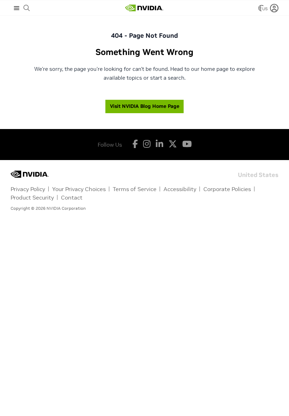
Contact (71, 197)
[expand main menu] (16, 8)
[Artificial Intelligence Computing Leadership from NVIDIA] (144, 8)
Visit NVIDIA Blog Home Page (144, 106)
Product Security (32, 197)
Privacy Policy (28, 188)
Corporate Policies (227, 188)
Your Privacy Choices (79, 188)
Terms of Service (134, 188)
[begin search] (27, 8)
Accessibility (180, 188)
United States (258, 174)
